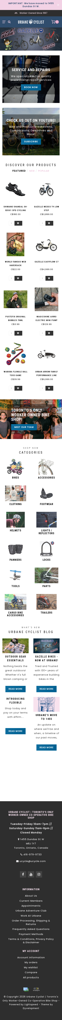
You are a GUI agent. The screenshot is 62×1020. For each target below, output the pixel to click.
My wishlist (31, 967)
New (32, 170)
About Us (31, 895)
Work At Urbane (31, 915)
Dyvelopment (31, 1008)
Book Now (31, 87)
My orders (31, 962)
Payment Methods (31, 934)
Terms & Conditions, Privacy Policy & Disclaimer (31, 940)
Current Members (31, 900)
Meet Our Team (24, 427)
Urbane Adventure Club (31, 910)
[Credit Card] (26, 989)
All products (31, 977)
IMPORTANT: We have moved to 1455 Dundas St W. (31, 5)
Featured (19, 170)
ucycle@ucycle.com (33, 861)
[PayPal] (36, 989)
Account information (31, 957)
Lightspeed (31, 1004)
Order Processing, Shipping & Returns (31, 922)
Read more (15, 688)
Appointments (31, 905)
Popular (43, 170)
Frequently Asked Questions (31, 929)
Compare (31, 972)
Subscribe (31, 141)
